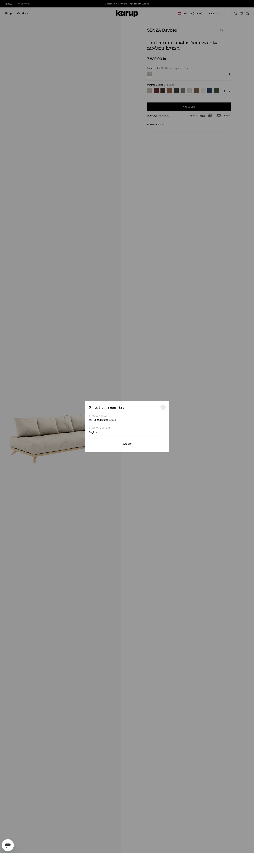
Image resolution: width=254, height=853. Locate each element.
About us (22, 13)
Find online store (156, 124)
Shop (8, 13)
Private (8, 3)
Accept (127, 444)
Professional (23, 3)
